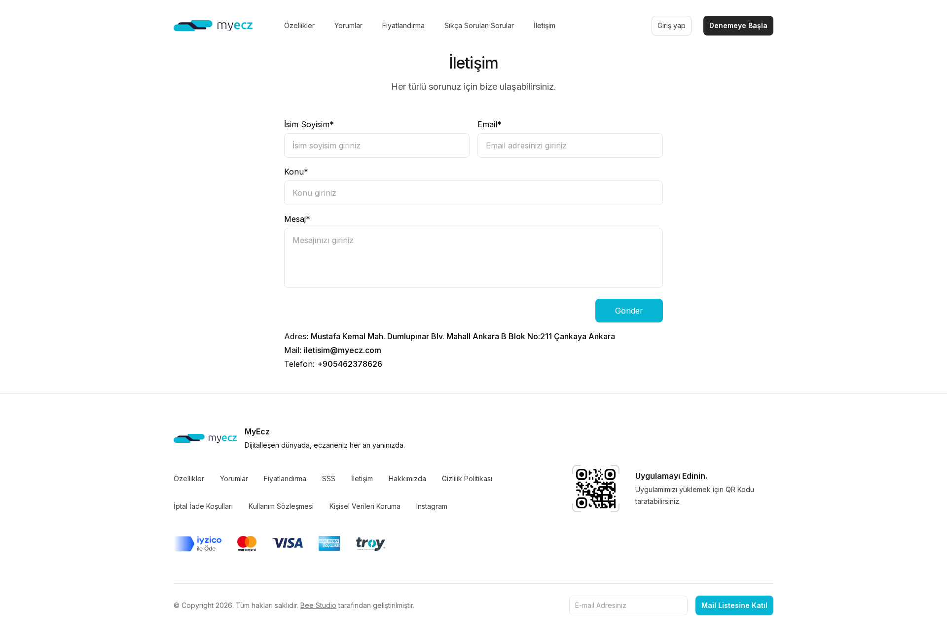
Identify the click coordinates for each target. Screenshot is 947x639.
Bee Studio (318, 605)
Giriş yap (671, 25)
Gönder (629, 311)
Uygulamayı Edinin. (671, 476)
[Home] (213, 26)
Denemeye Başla (738, 25)
